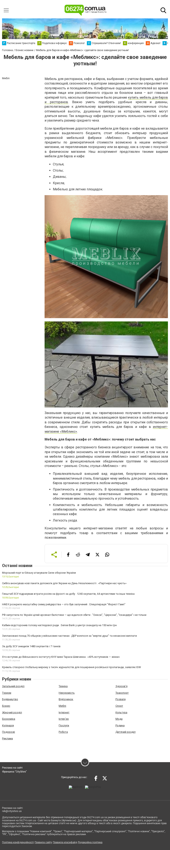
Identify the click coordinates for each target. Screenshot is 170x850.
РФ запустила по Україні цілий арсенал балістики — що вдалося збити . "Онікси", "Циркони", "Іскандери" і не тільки (74, 614)
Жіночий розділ (12, 712)
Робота (63, 731)
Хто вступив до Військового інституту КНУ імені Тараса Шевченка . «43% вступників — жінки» (61, 656)
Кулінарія (8, 725)
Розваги (120, 699)
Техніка (63, 686)
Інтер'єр (64, 718)
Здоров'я (121, 686)
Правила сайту (43, 842)
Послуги (64, 725)
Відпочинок (66, 699)
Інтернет (64, 712)
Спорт (119, 705)
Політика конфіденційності (18, 842)
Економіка (8, 718)
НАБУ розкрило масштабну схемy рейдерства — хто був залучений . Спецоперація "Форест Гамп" (63, 604)
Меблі (62, 705)
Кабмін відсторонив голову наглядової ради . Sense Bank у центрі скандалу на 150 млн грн (59, 625)
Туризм (6, 692)
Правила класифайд (65, 842)
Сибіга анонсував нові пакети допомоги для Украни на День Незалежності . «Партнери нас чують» (64, 583)
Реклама (7, 738)
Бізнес (6, 705)
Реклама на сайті (12, 767)
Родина (120, 725)
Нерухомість (67, 692)
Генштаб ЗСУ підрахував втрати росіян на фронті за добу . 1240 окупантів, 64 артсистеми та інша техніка (68, 593)
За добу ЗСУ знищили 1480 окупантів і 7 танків (31, 646)
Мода (119, 718)
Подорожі (8, 731)
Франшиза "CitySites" (14, 771)
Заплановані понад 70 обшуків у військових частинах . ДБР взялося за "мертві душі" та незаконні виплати (69, 635)
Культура (121, 712)
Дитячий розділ (125, 731)
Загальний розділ (13, 686)
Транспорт (122, 692)
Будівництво (10, 699)
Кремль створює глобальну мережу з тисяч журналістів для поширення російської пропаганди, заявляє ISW (71, 667)
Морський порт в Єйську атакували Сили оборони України (39, 572)
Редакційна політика (90, 842)
